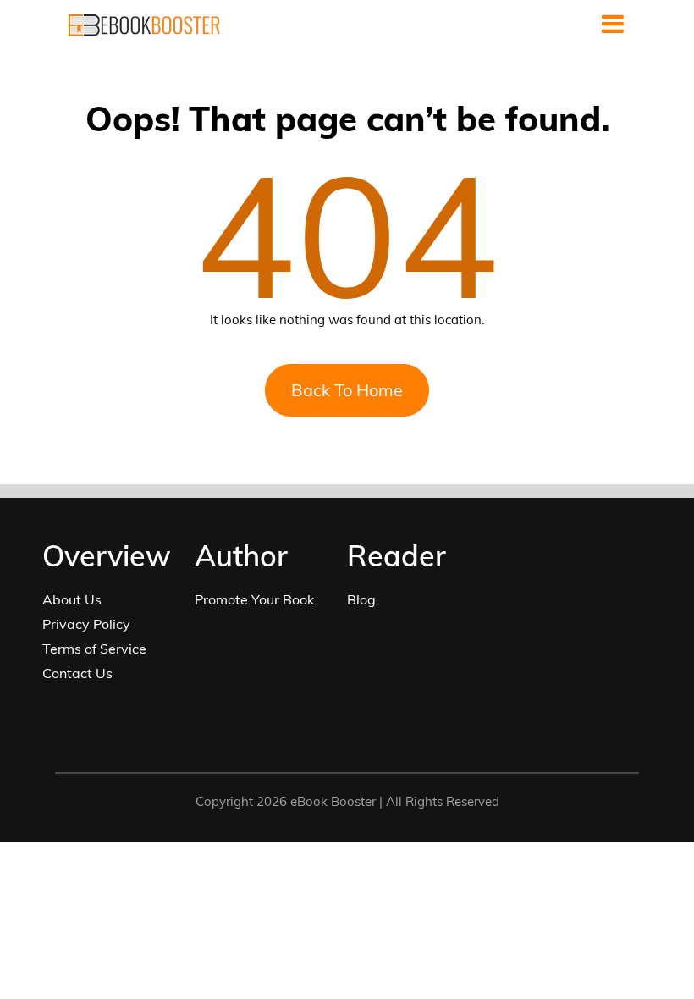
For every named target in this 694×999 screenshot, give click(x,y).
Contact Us (77, 673)
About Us (72, 599)
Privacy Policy (86, 623)
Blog (361, 599)
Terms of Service (94, 648)
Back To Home (347, 389)
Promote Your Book (254, 599)
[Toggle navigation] (612, 23)
